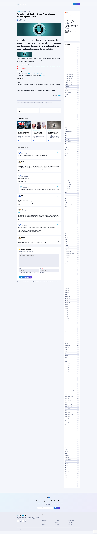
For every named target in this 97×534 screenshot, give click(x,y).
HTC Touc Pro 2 (67, 182)
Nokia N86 (66, 308)
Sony (66, 426)
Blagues (66, 88)
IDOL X (66, 200)
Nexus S (66, 284)
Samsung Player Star (68, 406)
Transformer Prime (68, 459)
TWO (66, 461)
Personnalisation (67, 347)
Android (66, 55)
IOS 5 (66, 206)
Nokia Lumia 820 (67, 300)
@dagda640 (20, 199)
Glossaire (66, 135)
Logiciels (66, 259)
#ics (46, 102)
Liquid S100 (67, 257)
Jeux (66, 227)
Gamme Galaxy (67, 127)
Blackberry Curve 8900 (69, 76)
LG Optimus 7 (67, 249)
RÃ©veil (66, 355)
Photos (66, 349)
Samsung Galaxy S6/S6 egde (70, 390)
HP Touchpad (67, 149)
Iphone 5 (66, 218)
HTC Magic (67, 174)
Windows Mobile (67, 475)
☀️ (71, 4)
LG (65, 231)
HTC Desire (67, 155)
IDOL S (66, 198)
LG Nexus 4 (67, 247)
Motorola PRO (67, 271)
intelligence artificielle (68, 204)
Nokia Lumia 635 (67, 296)
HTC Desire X (67, 161)
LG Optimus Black (68, 251)
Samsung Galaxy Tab (68, 392)
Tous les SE (67, 457)
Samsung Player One (68, 404)
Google (66, 137)
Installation (66, 202)
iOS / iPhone (57, 520)
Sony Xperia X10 (67, 441)
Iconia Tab (66, 196)
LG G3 (66, 233)
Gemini (66, 129)
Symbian (66, 449)
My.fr (23, 4)
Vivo (65, 467)
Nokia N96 (66, 314)
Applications (57, 524)
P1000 (41, 75)
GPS (65, 143)
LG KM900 (66, 239)
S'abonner (57, 507)
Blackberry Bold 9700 (68, 72)
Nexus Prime (67, 282)
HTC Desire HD (67, 157)
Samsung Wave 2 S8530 (69, 414)
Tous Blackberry (67, 455)
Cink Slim (66, 98)
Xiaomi (66, 481)
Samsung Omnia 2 (68, 400)
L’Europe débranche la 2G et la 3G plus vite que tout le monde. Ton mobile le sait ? (71, 26)
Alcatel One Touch (68, 53)
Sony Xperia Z (67, 443)
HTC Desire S (67, 159)
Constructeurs (67, 104)
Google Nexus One (68, 141)
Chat (65, 96)
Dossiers (66, 110)
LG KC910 (66, 237)
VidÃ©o (66, 465)
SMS (65, 424)
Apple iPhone (44, 518)
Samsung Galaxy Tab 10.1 (69, 394)
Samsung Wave (67, 412)
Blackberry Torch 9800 (69, 82)
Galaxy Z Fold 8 (67, 123)
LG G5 (66, 235)
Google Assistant (67, 139)
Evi (65, 112)
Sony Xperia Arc (67, 428)
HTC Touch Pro (67, 186)
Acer (65, 49)
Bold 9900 (66, 90)
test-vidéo (66, 451)
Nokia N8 (66, 306)
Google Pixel (44, 522)
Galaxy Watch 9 (67, 121)
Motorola (66, 269)
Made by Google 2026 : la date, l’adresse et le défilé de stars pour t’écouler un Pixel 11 (71, 37)
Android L (66, 57)
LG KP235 (66, 241)
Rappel (66, 353)
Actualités (66, 51)
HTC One (66, 176)
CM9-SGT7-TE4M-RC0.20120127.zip (35, 73)
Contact (70, 518)
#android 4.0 (20, 102)
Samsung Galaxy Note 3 (69, 375)
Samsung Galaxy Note (68, 371)
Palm (65, 339)
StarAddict (66, 447)
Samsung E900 (67, 363)
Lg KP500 (66, 243)
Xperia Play (67, 483)
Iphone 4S (66, 216)
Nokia (66, 286)
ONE (65, 324)
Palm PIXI (66, 341)
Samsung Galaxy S (68, 377)
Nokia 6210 (67, 290)
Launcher (66, 229)
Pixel (66, 351)
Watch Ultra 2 (67, 471)
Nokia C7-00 (67, 292)
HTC (65, 151)
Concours (66, 102)
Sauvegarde (67, 418)
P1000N (45, 75)
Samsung (66, 361)
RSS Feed (70, 524)
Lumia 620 (66, 261)
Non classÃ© (67, 320)
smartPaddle (67, 422)
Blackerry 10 (67, 86)
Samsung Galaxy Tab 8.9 (69, 396)
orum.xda (59, 95)
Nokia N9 (66, 310)
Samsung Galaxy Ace (68, 369)
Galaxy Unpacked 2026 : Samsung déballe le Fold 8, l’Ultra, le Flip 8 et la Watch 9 (38, 133)
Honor (66, 147)
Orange (66, 333)
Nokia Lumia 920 (67, 302)
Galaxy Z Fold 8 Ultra (68, 125)
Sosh (66, 445)
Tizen (66, 453)
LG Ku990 (66, 245)
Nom (20, 268)
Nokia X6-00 (67, 318)
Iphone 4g (66, 214)
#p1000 (50, 102)
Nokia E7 (66, 294)
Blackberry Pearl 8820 (68, 78)
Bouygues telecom (68, 92)
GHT (65, 133)
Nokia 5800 (67, 288)
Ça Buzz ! (66, 94)
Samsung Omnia (67, 398)
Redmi (66, 357)
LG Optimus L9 (67, 255)
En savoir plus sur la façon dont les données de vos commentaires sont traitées (45, 281)
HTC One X (67, 178)
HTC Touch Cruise (68, 184)
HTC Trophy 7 (67, 188)
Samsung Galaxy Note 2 (69, 373)
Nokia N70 (66, 304)
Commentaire (22, 253)
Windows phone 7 (68, 477)
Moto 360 (66, 267)
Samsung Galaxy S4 (68, 386)
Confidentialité (71, 522)
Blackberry (67, 70)
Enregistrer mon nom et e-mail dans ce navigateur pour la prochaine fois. (32, 272)
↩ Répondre (58, 152)
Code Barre (67, 100)
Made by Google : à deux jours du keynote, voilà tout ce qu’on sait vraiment (71, 31)
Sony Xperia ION (67, 430)
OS (65, 335)
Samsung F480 (67, 365)
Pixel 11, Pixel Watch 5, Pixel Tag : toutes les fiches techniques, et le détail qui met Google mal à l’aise (71, 21)
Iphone (66, 212)
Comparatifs (44, 524)
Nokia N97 (66, 316)
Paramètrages (67, 345)
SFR (65, 420)
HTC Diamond (67, 163)
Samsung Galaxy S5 (68, 388)
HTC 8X (66, 153)
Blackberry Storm (68, 80)
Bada (66, 68)
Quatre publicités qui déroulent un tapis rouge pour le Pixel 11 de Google (71, 16)
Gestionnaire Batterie (68, 131)
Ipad (65, 208)
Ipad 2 (66, 210)
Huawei (66, 192)
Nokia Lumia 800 (67, 298)
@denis (19, 212)
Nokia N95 (66, 312)
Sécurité (56, 522)
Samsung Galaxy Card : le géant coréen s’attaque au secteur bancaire (53, 133)
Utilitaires (66, 463)
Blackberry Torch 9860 (69, 84)
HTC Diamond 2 (67, 165)
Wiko (66, 473)
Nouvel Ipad (67, 322)
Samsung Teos (67, 410)
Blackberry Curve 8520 (69, 74)
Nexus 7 (66, 280)
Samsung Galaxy (67, 367)
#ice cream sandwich (40, 102)
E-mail (41, 268)
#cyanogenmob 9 (26, 102)
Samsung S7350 (67, 408)
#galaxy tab (33, 102)
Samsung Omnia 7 (68, 402)
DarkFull (66, 108)
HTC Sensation (67, 180)
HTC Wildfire (67, 190)
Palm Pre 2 (66, 343)
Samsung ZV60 (67, 416)
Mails (66, 265)
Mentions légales (71, 520)
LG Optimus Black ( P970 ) (69, 253)
